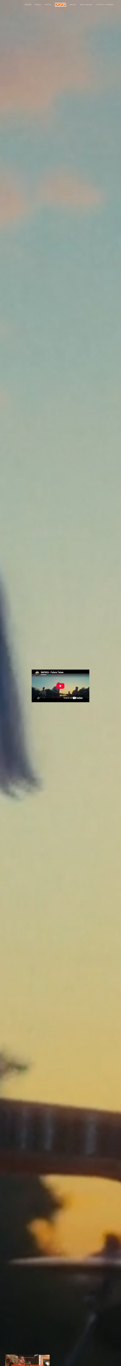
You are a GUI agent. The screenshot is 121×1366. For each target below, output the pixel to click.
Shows (28, 5)
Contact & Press (104, 5)
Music (38, 5)
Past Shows (86, 5)
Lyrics (48, 5)
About (73, 5)
